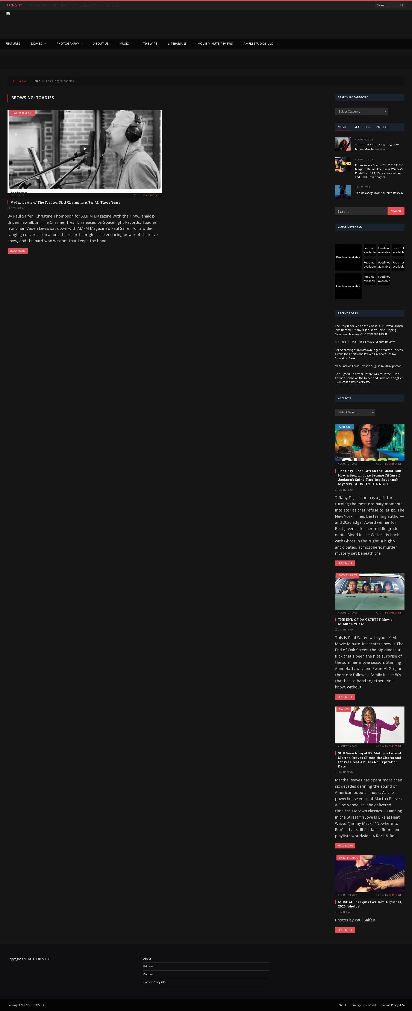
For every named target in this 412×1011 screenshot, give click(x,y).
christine (152, 195)
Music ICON (362, 127)
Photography (67, 43)
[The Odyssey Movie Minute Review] (343, 192)
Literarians (177, 43)
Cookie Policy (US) (154, 982)
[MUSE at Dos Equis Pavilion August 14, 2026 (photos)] (369, 873)
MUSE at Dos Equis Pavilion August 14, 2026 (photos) (368, 366)
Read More (17, 251)
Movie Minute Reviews (215, 43)
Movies (36, 43)
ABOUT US (101, 43)
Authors (345, 427)
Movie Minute (348, 575)
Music (124, 43)
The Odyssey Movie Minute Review (379, 193)
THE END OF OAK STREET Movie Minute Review (63, 5)
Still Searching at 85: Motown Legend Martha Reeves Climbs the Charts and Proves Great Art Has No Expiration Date (369, 354)
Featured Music (22, 113)
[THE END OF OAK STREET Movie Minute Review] (369, 591)
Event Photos (348, 858)
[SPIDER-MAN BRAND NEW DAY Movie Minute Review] (343, 144)
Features (12, 43)
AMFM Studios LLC (258, 43)
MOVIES (343, 127)
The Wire (150, 43)
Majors (343, 709)
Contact (148, 974)
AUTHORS (382, 127)
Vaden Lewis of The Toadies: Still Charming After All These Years (65, 202)
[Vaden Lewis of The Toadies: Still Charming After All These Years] (85, 151)
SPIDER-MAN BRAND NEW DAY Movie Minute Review (377, 147)
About (147, 959)
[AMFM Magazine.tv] (76, 24)
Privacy (148, 966)
